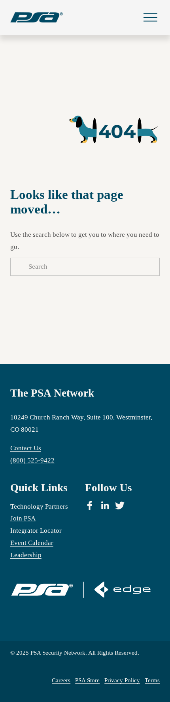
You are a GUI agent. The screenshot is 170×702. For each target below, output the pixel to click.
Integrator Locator (36, 530)
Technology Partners (39, 506)
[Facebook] (89, 505)
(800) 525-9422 (32, 460)
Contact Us (25, 448)
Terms (152, 680)
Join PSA (23, 518)
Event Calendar (31, 543)
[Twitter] (120, 505)
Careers (61, 680)
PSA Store (87, 680)
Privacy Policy (122, 680)
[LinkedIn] (105, 505)
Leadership (26, 555)
